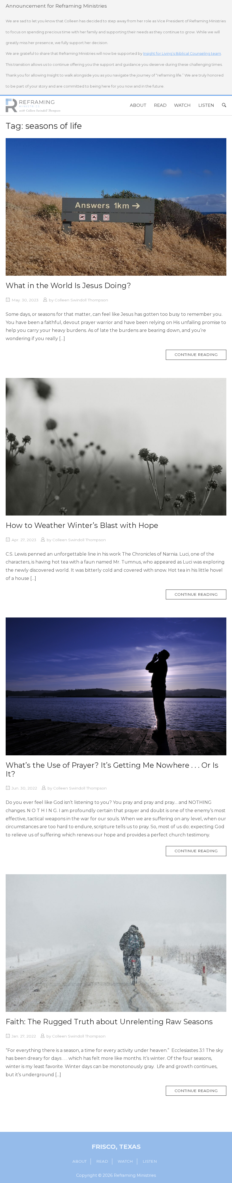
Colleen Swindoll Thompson (81, 300)
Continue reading (200, 356)
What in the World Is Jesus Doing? (68, 285)
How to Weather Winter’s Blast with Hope (82, 525)
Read (160, 105)
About (138, 105)
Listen (206, 105)
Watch (182, 105)
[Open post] (116, 207)
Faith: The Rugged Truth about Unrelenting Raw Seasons (109, 1021)
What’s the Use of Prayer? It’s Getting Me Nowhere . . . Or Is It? (112, 769)
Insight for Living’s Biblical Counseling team (182, 53)
